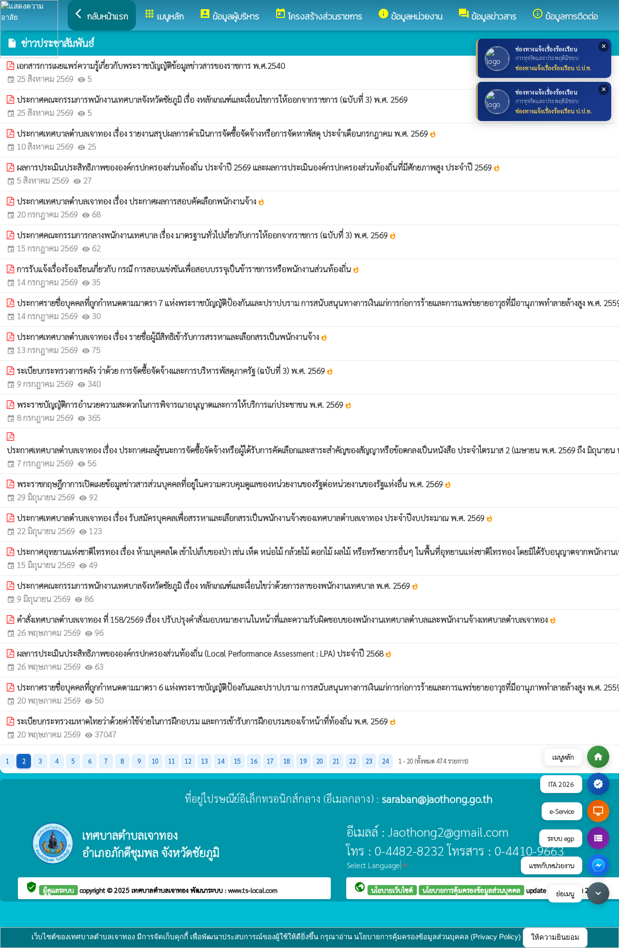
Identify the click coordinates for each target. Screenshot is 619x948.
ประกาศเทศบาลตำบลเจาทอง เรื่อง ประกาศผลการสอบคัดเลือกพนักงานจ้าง (141, 201)
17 (270, 761)
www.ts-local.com (253, 890)
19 (303, 761)
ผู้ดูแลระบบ (58, 890)
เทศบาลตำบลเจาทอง (161, 890)
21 (336, 761)
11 (171, 761)
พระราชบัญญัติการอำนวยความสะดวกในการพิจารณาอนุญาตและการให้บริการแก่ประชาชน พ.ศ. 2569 (184, 404)
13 (204, 761)
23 (369, 761)
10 (155, 761)
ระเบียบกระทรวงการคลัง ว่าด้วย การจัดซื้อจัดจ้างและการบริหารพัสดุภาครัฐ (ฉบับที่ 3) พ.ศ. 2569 (175, 370)
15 (237, 761)
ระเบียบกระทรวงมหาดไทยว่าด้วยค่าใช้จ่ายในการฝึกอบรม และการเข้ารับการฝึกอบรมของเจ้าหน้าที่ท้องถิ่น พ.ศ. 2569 (207, 721)
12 (188, 761)
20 (319, 761)
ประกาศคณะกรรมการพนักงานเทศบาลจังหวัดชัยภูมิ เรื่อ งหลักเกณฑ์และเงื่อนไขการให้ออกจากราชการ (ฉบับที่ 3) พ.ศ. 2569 (212, 99)
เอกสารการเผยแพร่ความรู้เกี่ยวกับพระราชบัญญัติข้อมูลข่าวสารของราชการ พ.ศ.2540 (151, 65)
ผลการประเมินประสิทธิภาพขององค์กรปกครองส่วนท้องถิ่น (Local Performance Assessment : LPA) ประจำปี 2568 (204, 653)
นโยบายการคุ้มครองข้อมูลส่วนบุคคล (471, 890)
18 (286, 761)
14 (221, 761)
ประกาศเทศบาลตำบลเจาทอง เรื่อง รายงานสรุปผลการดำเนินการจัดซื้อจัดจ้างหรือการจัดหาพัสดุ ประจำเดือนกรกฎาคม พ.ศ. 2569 (227, 133)
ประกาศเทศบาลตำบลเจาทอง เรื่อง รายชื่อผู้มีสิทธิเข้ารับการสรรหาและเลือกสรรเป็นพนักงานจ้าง (172, 336)
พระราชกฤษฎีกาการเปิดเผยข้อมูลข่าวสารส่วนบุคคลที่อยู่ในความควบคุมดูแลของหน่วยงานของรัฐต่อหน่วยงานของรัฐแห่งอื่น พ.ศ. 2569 (234, 483)
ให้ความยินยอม (555, 937)
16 (254, 761)
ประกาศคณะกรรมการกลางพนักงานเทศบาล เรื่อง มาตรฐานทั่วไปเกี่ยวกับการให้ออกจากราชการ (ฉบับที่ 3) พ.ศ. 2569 (207, 234)
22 (352, 761)
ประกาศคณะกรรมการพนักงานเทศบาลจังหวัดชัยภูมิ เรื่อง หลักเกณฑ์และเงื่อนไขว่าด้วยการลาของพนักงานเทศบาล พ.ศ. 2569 (218, 585)
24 (385, 761)
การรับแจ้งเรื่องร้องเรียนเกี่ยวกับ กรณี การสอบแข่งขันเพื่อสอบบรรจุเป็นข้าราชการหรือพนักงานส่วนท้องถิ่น (188, 268)
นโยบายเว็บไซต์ (392, 890)
